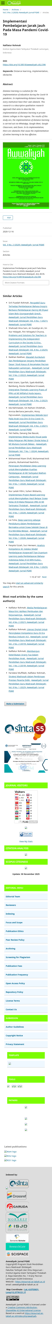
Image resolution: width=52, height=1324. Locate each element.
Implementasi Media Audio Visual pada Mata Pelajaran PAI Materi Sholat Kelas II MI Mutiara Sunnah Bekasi (28, 440)
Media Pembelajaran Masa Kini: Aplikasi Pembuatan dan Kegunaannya (28, 611)
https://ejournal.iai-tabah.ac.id (30, 1281)
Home (5, 9)
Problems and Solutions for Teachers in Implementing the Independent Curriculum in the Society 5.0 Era (28, 339)
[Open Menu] (3, 3)
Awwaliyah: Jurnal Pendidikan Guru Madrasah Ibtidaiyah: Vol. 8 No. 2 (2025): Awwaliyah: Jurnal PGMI (28, 350)
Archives (15, 9)
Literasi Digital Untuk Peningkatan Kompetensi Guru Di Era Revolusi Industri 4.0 (28, 633)
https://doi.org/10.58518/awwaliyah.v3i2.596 (24, 64)
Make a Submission (15, 704)
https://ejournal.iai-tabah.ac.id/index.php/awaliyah (24, 1314)
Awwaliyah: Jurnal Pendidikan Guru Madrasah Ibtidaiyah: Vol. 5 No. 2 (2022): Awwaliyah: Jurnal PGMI (28, 401)
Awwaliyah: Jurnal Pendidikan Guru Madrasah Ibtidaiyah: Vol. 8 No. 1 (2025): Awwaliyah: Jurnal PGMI (28, 567)
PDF (9, 217)
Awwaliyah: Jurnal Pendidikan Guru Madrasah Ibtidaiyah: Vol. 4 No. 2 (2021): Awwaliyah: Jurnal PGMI (28, 426)
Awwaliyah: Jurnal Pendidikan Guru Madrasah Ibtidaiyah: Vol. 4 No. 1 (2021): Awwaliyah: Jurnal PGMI (28, 321)
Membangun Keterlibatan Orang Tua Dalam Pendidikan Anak (24, 655)
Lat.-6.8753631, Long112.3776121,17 (22, 1291)
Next (44, 577)
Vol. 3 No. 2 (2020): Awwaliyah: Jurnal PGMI (21, 12)
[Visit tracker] (26, 828)
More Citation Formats (14, 282)
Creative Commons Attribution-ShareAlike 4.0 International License (23, 1309)
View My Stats (26, 841)
